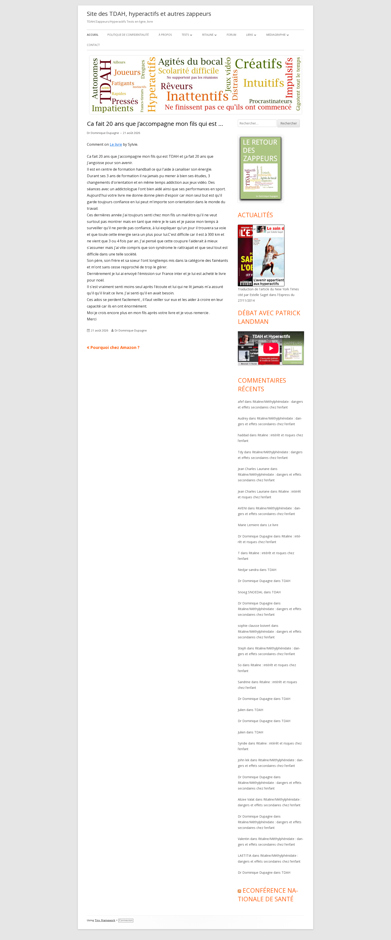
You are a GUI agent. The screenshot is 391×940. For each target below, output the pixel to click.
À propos (165, 35)
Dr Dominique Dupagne (103, 133)
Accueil (92, 35)
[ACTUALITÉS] (261, 255)
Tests (185, 35)
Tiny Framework (105, 920)
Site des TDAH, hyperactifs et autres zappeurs (149, 14)
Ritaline (207, 35)
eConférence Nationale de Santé (268, 894)
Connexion (126, 920)
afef (241, 401)
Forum (231, 35)
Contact (93, 45)
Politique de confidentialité (128, 35)
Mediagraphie (276, 35)
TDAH (271, 570)
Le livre (116, 144)
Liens (249, 35)
